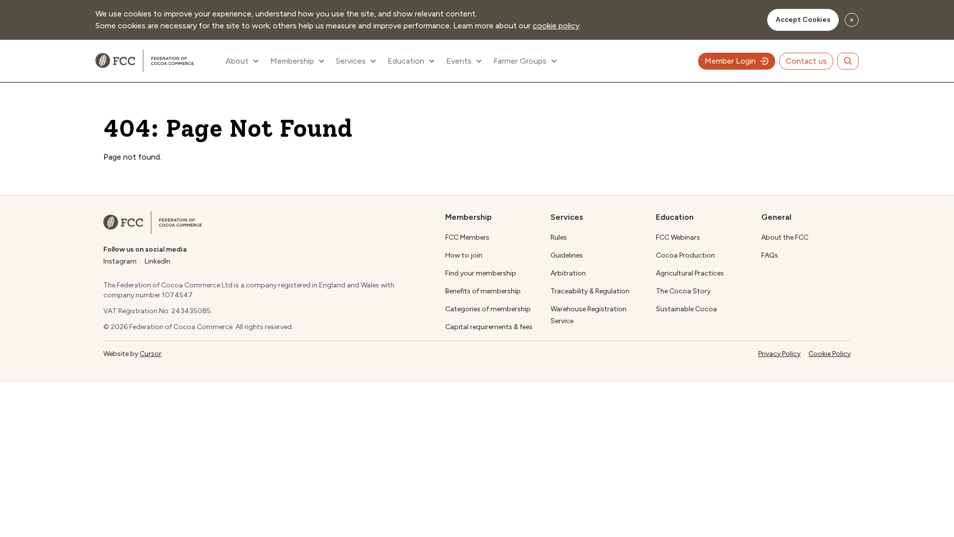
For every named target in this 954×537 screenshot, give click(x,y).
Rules (559, 237)
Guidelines (567, 255)
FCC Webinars (678, 237)
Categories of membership (488, 309)
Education (406, 61)
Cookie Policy (829, 354)
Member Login (730, 61)
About (237, 61)
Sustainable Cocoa (686, 309)
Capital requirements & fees (489, 327)
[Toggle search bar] (848, 61)
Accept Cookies (803, 19)
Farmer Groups (520, 61)
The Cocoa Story (683, 291)
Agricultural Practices (690, 273)
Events (459, 61)
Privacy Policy (779, 354)
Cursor (150, 354)
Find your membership (480, 273)
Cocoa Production (685, 255)
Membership (292, 61)
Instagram (120, 261)
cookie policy (556, 25)
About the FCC (784, 237)
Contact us (806, 61)
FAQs (769, 255)
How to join (463, 255)
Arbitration (568, 273)
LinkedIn (157, 261)
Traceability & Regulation (590, 291)
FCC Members (467, 237)
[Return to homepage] (152, 222)
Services (351, 61)
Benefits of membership (483, 291)
